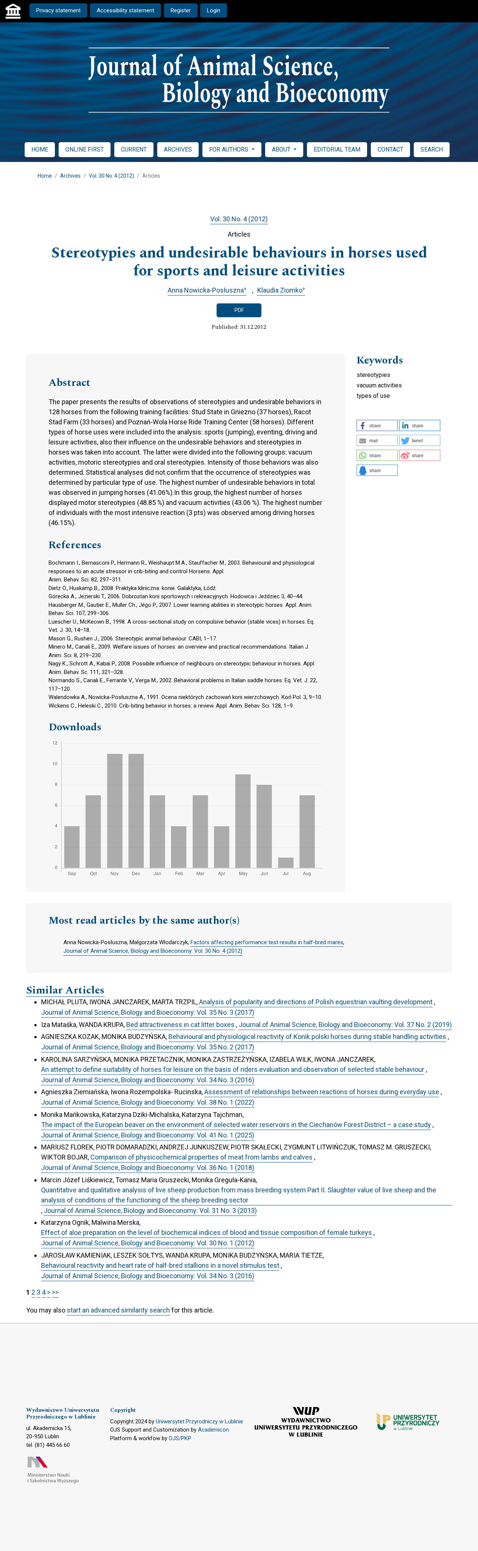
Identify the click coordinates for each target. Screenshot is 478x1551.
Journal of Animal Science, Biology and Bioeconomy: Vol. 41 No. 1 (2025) (147, 1135)
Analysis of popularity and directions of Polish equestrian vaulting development (315, 1002)
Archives (70, 176)
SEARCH (431, 149)
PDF (239, 310)
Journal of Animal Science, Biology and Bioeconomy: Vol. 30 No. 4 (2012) (152, 951)
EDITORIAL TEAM (337, 149)
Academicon (213, 1429)
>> (55, 1292)
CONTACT (390, 149)
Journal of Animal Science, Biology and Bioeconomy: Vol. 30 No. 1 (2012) (147, 1243)
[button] (377, 425)
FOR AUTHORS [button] (229, 149)
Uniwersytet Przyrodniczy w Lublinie (199, 1421)
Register (181, 10)
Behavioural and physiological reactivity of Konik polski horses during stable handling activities (307, 1036)
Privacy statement (58, 10)
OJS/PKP (180, 1438)
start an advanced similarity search (118, 1310)
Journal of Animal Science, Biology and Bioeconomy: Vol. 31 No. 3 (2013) (150, 1210)
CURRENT (134, 149)
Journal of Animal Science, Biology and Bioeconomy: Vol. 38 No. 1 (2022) (147, 1102)
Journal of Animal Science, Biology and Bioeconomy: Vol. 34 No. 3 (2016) (147, 1080)
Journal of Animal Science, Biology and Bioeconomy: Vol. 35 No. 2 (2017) (147, 1047)
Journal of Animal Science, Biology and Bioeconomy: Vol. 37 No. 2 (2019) (345, 1025)
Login (213, 10)
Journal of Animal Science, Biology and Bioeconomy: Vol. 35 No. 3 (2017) (147, 1012)
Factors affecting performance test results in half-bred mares (266, 942)
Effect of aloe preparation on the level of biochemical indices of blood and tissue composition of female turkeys (206, 1232)
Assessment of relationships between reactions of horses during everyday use (321, 1092)
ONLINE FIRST (84, 149)
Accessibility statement (125, 10)
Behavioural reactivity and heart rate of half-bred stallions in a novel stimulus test (160, 1265)
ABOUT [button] (282, 149)
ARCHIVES (178, 149)
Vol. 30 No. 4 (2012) (111, 176)
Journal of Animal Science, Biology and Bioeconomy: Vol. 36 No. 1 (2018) (147, 1167)
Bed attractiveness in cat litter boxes (180, 1025)
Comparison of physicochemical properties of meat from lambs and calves (201, 1157)
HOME (39, 149)
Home (45, 176)
